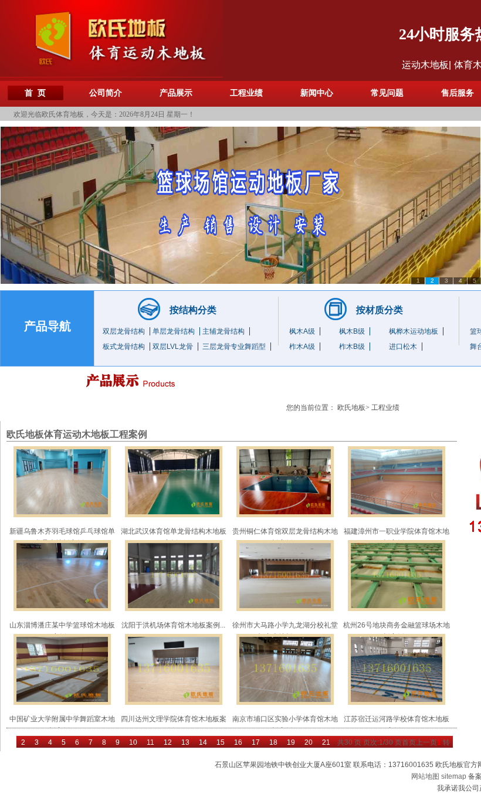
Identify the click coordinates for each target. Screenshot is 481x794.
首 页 (35, 93)
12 (168, 742)
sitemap (453, 776)
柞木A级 (302, 346)
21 (326, 742)
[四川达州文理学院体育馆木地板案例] (173, 669)
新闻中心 (316, 93)
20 (308, 742)
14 (203, 742)
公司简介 (105, 93)
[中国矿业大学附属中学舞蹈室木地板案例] (62, 669)
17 (256, 742)
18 (273, 742)
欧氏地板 (351, 407)
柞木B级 (352, 346)
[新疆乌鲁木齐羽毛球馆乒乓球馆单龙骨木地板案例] (62, 481)
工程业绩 (246, 93)
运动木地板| (426, 65)
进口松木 (403, 346)
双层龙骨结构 (124, 331)
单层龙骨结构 (174, 331)
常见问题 (387, 93)
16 (238, 742)
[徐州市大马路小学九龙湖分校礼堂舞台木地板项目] (285, 575)
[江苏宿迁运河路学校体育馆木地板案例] (396, 669)
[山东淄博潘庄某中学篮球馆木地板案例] (62, 575)
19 (291, 742)
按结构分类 (193, 310)
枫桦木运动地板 (413, 331)
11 (150, 742)
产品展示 (176, 93)
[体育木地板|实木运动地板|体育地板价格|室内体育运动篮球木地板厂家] (111, 38)
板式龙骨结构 (124, 346)
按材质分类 (379, 310)
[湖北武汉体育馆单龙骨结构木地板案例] (173, 481)
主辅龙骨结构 (223, 331)
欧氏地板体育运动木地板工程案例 (76, 434)
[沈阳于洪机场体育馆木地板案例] (173, 575)
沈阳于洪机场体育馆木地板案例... (173, 625)
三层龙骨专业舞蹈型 (234, 346)
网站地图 (425, 776)
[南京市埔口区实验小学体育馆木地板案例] (285, 669)
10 (133, 742)
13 (185, 742)
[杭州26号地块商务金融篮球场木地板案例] (396, 575)
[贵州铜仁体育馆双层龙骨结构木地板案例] (285, 481)
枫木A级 (302, 331)
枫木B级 (352, 331)
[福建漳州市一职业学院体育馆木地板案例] (396, 481)
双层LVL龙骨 (173, 346)
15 (220, 742)
